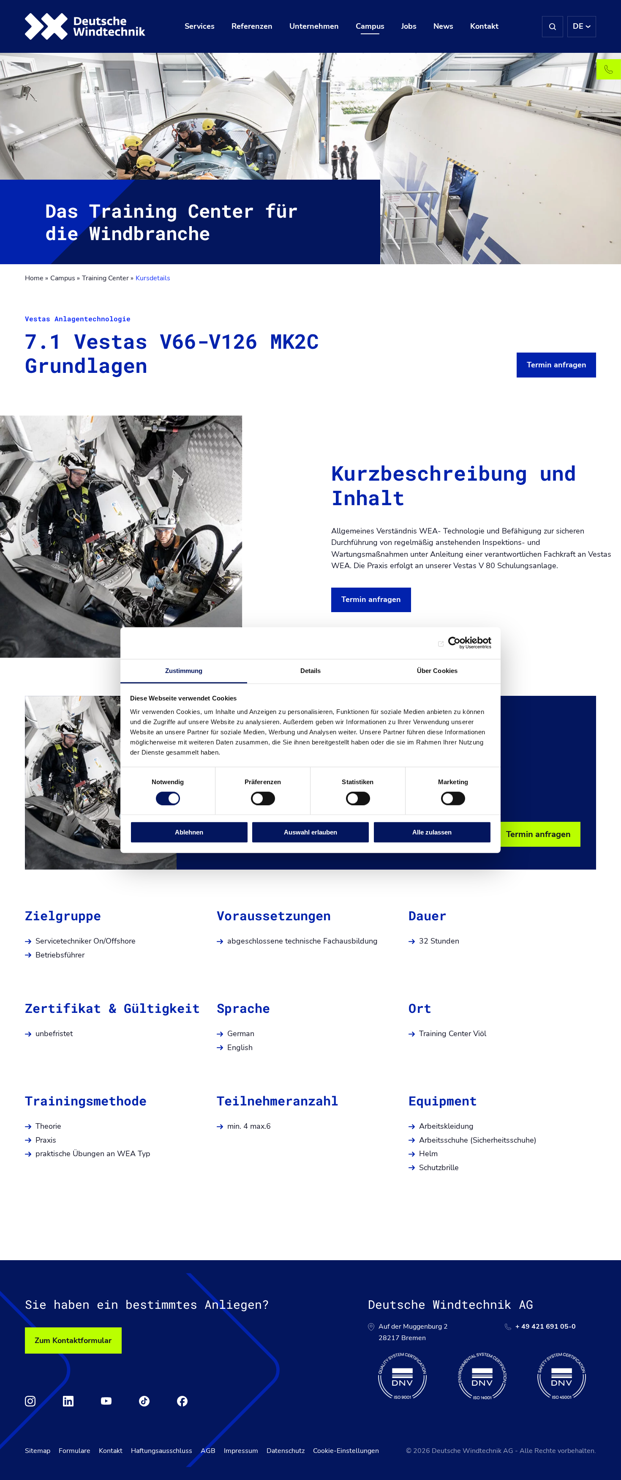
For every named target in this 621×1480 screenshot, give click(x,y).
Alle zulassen (432, 832)
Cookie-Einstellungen (346, 1450)
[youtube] (106, 1401)
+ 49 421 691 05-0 (545, 1326)
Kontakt (111, 1450)
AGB (208, 1450)
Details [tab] (310, 670)
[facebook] (182, 1401)
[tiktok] (144, 1401)
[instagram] (30, 1401)
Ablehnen (189, 832)
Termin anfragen (556, 365)
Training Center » (107, 278)
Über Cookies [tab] (437, 670)
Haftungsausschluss (161, 1450)
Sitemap (37, 1450)
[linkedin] (68, 1401)
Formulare (74, 1450)
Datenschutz (286, 1450)
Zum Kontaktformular (73, 1340)
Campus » (65, 278)
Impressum (241, 1450)
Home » (36, 278)
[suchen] (552, 26)
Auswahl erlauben (310, 832)
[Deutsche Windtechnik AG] (85, 26)
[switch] (263, 798)
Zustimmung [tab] (184, 670)
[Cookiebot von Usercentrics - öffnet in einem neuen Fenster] (454, 643)
